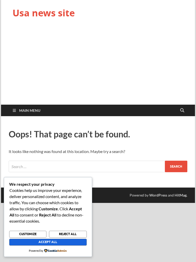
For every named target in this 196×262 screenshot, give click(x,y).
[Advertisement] (98, 66)
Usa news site (44, 13)
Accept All (48, 242)
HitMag (181, 195)
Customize (27, 234)
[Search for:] (98, 166)
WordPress (158, 195)
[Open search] (182, 110)
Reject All (68, 234)
